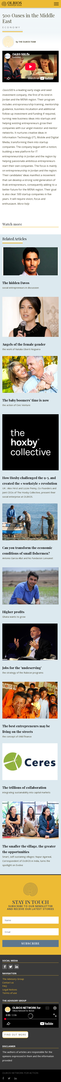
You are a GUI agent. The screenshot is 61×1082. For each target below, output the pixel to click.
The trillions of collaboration (24, 787)
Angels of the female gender (24, 344)
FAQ (4, 985)
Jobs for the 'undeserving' (22, 668)
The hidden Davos (15, 283)
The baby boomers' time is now (25, 400)
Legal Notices (9, 989)
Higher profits (13, 612)
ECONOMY (11, 27)
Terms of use (9, 992)
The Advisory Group (13, 978)
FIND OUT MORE (15, 1034)
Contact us (8, 982)
